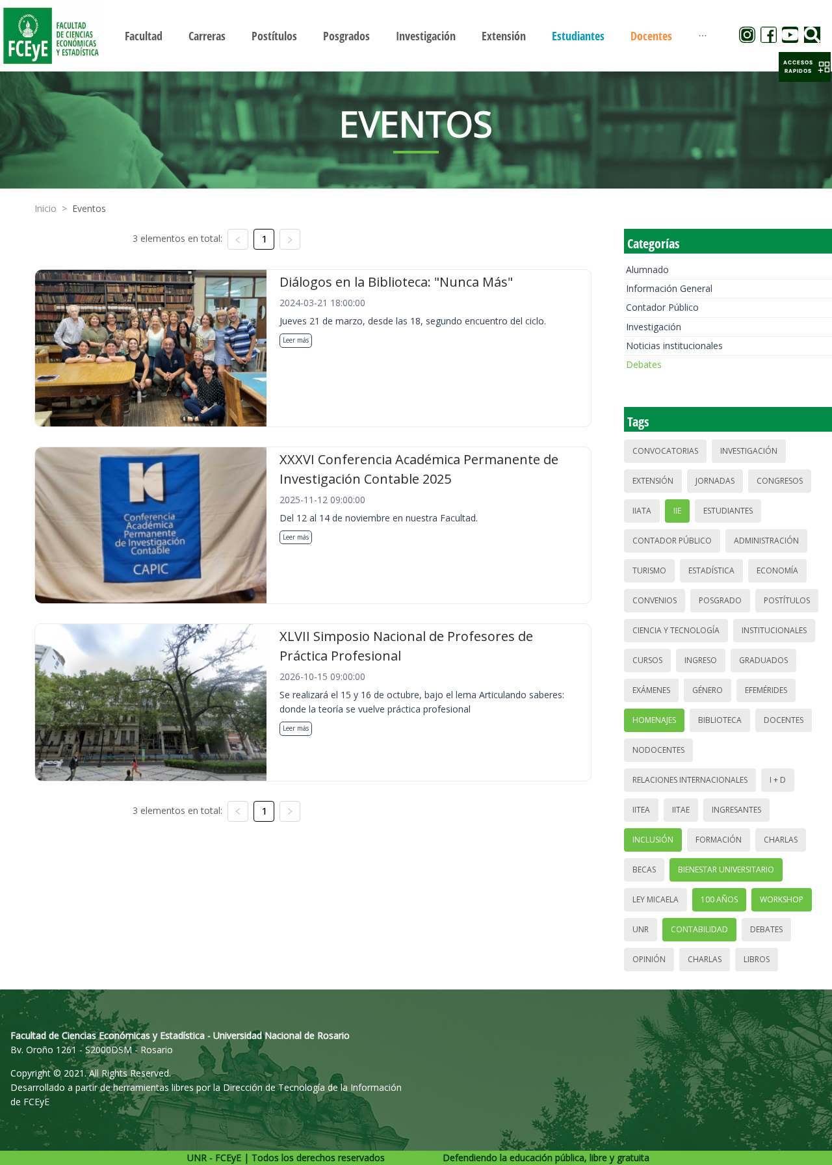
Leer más (296, 340)
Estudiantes (728, 510)
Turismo (649, 570)
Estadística (711, 570)
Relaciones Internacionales (690, 779)
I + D (778, 779)
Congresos (780, 480)
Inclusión (652, 839)
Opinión (649, 959)
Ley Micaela (655, 899)
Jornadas (715, 480)
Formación (719, 839)
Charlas (781, 839)
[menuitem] (143, 36)
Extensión (652, 480)
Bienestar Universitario (726, 869)
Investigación (653, 327)
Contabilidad (699, 929)
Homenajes (654, 720)
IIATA (641, 510)
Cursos (647, 660)
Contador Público (662, 307)
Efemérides (766, 690)
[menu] (416, 35)
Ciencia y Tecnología (676, 630)
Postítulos (787, 600)
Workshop (781, 899)
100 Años (719, 899)
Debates (644, 364)
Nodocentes (658, 749)
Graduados (763, 660)
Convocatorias (665, 450)
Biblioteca (720, 720)
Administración (766, 540)
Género (707, 690)
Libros (757, 959)
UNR (640, 929)
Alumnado (647, 269)
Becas (644, 869)
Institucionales (774, 630)
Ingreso (700, 660)
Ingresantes (736, 809)
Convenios (654, 600)
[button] (805, 67)
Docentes (783, 720)
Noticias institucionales (674, 345)
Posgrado (720, 600)
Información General (669, 288)
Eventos (89, 208)
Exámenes (651, 690)
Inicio (45, 208)
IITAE (681, 809)
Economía (777, 570)
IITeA (641, 809)
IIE (677, 510)
